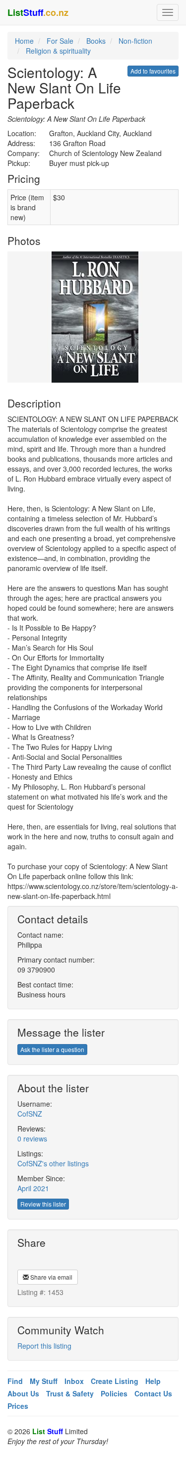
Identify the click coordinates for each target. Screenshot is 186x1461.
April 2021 (33, 1188)
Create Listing (114, 1381)
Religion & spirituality (58, 51)
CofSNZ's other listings (53, 1163)
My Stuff (44, 1381)
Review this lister (43, 1204)
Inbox (74, 1381)
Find (15, 1381)
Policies (114, 1393)
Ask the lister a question (52, 1049)
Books (96, 41)
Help (153, 1381)
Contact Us (153, 1393)
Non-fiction (135, 41)
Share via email (50, 1277)
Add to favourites (153, 71)
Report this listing (44, 1346)
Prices (17, 1406)
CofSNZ (29, 1114)
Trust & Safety (70, 1393)
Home (24, 41)
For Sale (60, 41)
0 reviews (32, 1138)
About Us (23, 1393)
